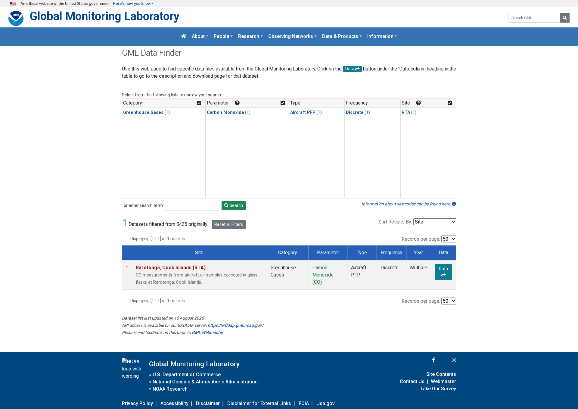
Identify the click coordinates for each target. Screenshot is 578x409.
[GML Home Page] (184, 36)
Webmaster (443, 381)
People (221, 36)
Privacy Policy (137, 403)
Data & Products (340, 36)
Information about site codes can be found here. (407, 203)
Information (380, 36)
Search (235, 205)
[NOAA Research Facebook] (425, 360)
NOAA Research (170, 389)
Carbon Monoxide (225, 112)
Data (443, 268)
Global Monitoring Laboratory (104, 16)
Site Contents (441, 374)
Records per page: (421, 239)
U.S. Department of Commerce (187, 374)
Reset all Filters (228, 224)
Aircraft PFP (302, 112)
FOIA (304, 403)
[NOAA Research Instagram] (446, 360)
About (198, 36)
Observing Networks (290, 36)
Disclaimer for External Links (259, 403)
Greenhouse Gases (143, 112)
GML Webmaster (207, 332)
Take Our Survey (438, 389)
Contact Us (412, 381)
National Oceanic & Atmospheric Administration (205, 382)
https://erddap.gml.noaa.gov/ (235, 325)
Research (248, 36)
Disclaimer (208, 403)
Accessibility (174, 403)
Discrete (355, 112)
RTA (406, 112)
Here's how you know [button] (132, 3)
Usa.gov (325, 403)
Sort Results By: (395, 222)
